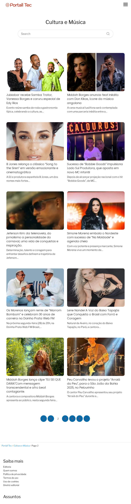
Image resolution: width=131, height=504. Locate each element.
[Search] (107, 33)
